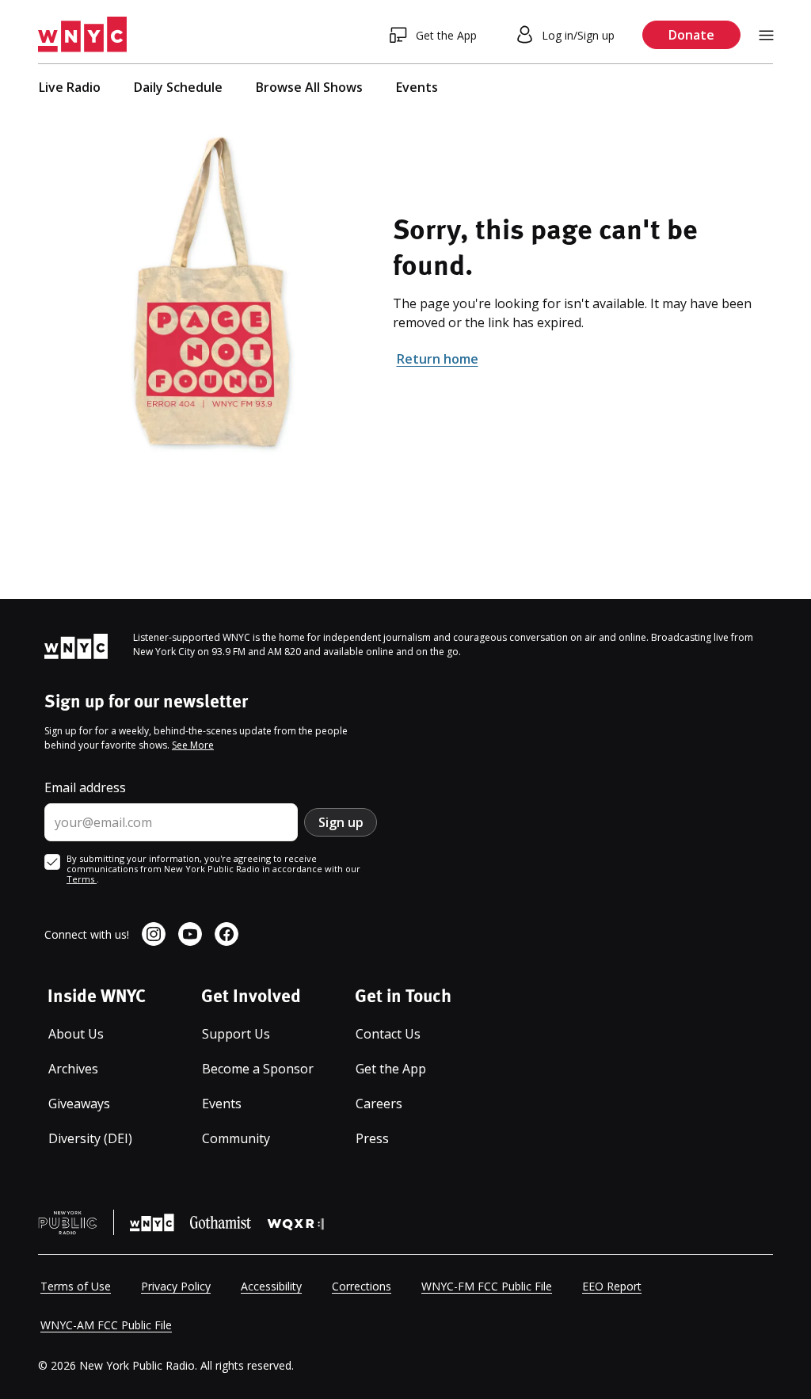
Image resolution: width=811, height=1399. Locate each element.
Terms (82, 879)
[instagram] (154, 934)
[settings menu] (766, 35)
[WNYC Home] (82, 35)
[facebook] (226, 934)
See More (193, 745)
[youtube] (190, 934)
